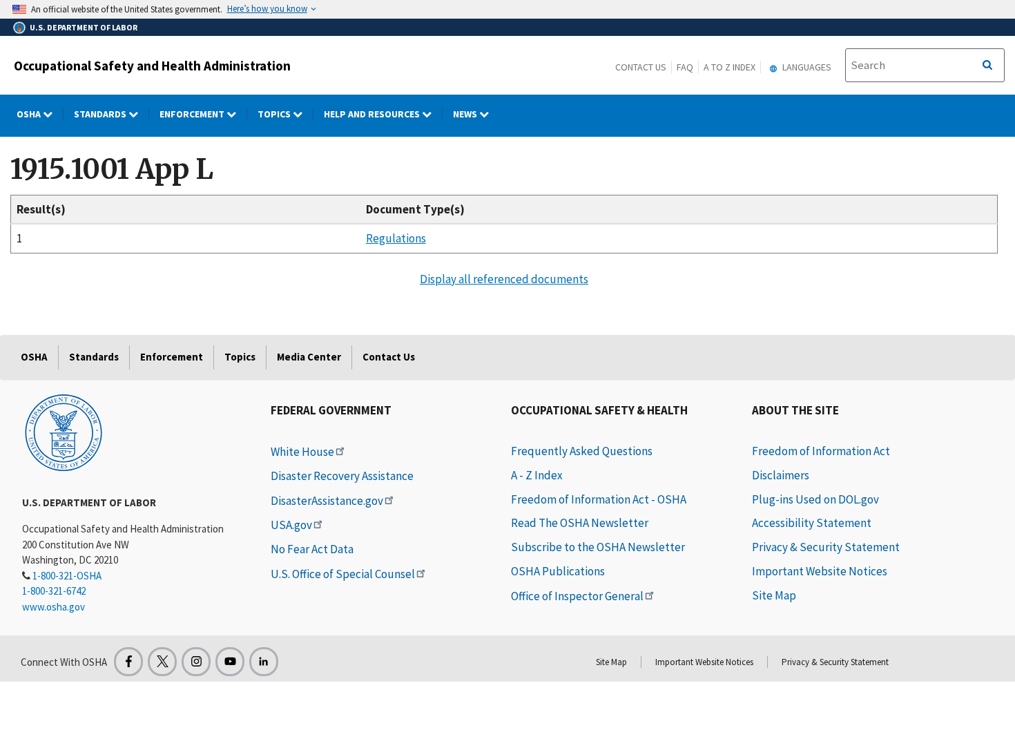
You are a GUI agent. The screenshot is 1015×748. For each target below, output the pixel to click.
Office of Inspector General (577, 596)
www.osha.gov (53, 606)
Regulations (396, 238)
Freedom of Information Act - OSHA (598, 499)
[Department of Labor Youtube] (229, 661)
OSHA (30, 114)
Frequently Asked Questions (581, 451)
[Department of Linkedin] (263, 661)
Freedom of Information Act (821, 451)
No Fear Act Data (312, 549)
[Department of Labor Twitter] (162, 661)
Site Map (774, 595)
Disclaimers (780, 475)
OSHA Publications (558, 571)
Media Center (309, 356)
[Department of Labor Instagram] (196, 661)
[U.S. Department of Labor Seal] (63, 431)
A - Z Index (537, 475)
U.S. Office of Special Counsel (343, 574)
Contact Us (640, 67)
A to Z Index (729, 67)
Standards (101, 114)
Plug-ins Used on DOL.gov (815, 499)
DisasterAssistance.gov (327, 500)
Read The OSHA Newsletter (579, 522)
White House (302, 451)
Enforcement (193, 114)
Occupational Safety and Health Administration (152, 65)
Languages (805, 67)
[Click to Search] (987, 65)
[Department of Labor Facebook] (128, 661)
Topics (275, 114)
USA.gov (291, 525)
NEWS (466, 114)
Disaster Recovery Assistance (342, 475)
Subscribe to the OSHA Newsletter (598, 547)
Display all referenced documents (504, 279)
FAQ (685, 67)
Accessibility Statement (811, 522)
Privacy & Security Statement (826, 547)
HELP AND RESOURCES (373, 114)
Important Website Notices (819, 571)
